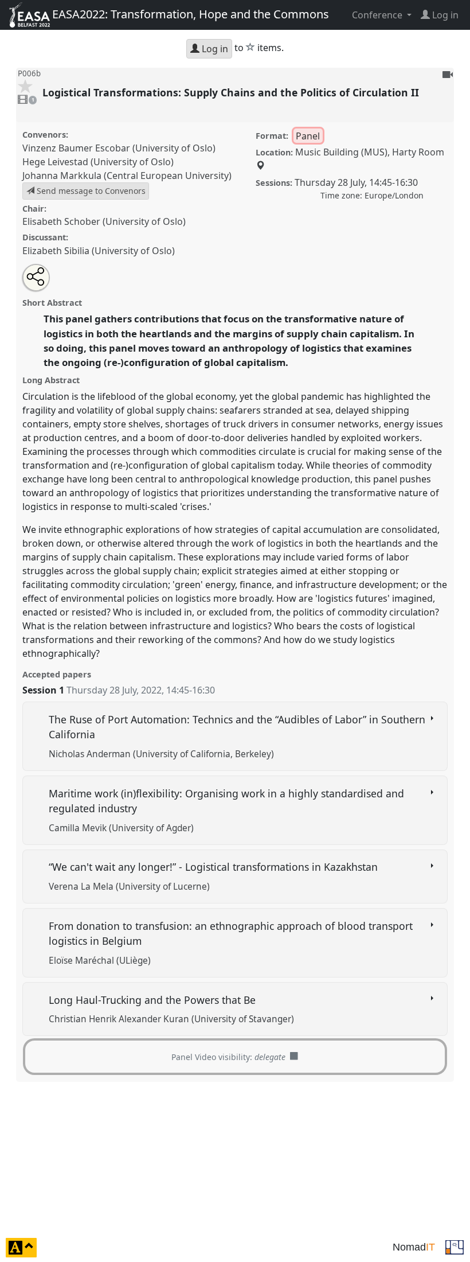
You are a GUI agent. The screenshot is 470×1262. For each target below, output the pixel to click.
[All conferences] (454, 1246)
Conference (378, 15)
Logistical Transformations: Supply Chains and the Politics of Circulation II (232, 92)
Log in (213, 48)
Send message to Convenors (90, 190)
